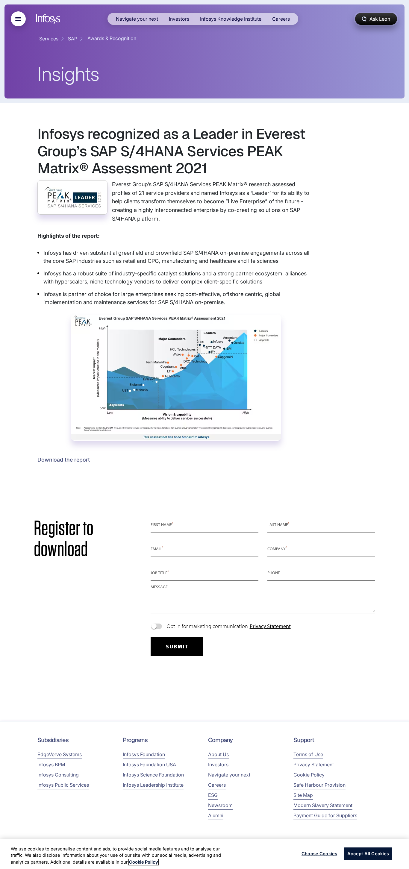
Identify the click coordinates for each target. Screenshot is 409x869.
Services (48, 39)
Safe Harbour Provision (319, 785)
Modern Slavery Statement (322, 805)
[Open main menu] (18, 18)
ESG (213, 795)
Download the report (63, 460)
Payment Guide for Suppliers (325, 815)
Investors (179, 19)
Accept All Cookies (368, 853)
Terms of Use (308, 754)
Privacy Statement (313, 765)
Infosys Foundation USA (149, 765)
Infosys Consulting (58, 775)
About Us (218, 754)
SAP (72, 39)
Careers (281, 19)
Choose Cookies (319, 853)
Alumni (215, 815)
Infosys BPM (51, 765)
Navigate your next (137, 19)
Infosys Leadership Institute (153, 785)
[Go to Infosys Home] (49, 19)
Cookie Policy (309, 775)
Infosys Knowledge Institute (230, 19)
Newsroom (220, 805)
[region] (204, 854)
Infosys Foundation (144, 754)
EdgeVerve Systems (59, 754)
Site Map (303, 795)
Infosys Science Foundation (153, 775)
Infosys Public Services (63, 785)
